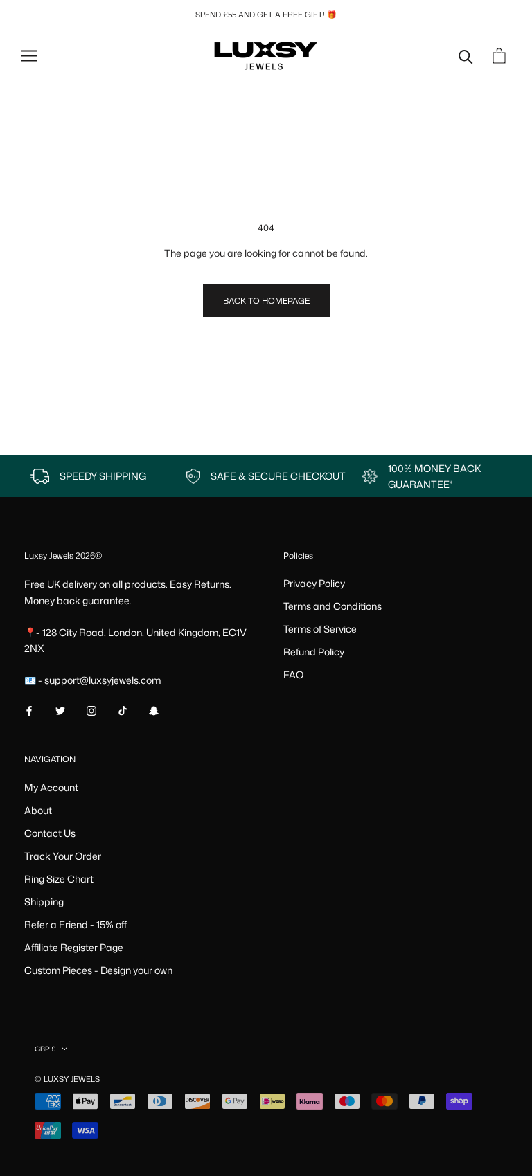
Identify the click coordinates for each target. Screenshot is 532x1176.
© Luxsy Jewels (67, 1079)
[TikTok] (122, 710)
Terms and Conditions (332, 606)
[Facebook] (29, 710)
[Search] (466, 55)
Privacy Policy (314, 583)
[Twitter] (60, 710)
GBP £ (45, 1048)
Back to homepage (266, 301)
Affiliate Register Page (73, 947)
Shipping (44, 901)
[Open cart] (500, 56)
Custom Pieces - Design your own (98, 970)
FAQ (293, 674)
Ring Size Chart (59, 878)
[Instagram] (91, 710)
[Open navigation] (29, 56)
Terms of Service (320, 628)
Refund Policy (313, 651)
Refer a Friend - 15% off (75, 924)
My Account (51, 787)
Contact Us (50, 833)
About (38, 810)
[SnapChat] (154, 710)
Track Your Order (62, 855)
